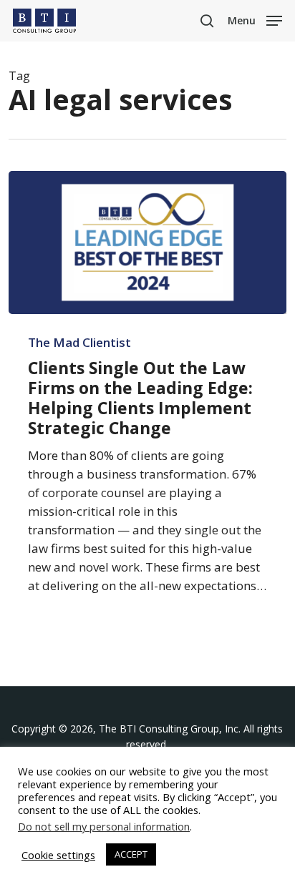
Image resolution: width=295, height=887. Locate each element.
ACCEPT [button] (131, 854)
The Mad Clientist (79, 343)
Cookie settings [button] (58, 854)
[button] (255, 19)
